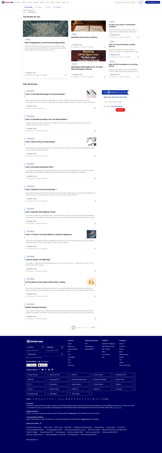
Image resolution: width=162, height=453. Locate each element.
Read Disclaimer (117, 407)
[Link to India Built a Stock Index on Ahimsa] (88, 40)
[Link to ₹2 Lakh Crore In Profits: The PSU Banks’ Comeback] (124, 29)
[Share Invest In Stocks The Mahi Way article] (95, 271)
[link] (35, 347)
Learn (47, 2)
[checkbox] (104, 106)
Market (42, 2)
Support (58, 2)
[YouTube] (42, 369)
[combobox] (125, 2)
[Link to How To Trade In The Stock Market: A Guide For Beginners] (60, 240)
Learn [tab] (39, 7)
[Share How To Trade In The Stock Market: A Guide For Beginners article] (95, 249)
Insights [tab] (58, 7)
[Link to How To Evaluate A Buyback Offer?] (60, 171)
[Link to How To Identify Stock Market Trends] (60, 216)
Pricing (30, 2)
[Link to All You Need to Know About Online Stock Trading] (60, 287)
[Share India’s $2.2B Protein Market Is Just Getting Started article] (138, 77)
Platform (24, 2)
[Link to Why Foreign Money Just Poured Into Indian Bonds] (45, 57)
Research (36, 2)
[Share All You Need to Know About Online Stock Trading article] (95, 296)
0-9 (104, 399)
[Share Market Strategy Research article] (95, 319)
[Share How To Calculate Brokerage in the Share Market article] (95, 108)
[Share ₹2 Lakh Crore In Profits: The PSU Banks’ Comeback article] (138, 37)
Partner (53, 2)
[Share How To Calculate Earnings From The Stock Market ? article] (95, 131)
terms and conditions (116, 106)
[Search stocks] (117, 2)
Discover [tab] (30, 7)
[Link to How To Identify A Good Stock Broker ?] (60, 193)
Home (24, 12)
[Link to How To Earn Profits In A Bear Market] (60, 147)
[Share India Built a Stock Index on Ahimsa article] (105, 47)
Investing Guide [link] (32, 12)
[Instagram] (46, 369)
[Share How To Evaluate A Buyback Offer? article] (95, 178)
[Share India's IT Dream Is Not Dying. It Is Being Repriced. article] (138, 57)
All (107, 399)
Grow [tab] (49, 7)
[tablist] (81, 7)
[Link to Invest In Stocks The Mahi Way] (60, 263)
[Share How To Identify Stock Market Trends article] (95, 223)
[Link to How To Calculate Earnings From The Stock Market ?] (60, 123)
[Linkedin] (49, 369)
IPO (68, 2)
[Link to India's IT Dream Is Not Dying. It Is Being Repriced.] (124, 49)
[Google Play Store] (31, 365)
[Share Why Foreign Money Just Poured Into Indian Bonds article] (65, 75)
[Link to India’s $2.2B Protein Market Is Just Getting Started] (124, 69)
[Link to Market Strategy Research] (60, 311)
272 (93, 327)
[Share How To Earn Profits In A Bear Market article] (95, 156)
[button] (152, 2)
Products (17, 2)
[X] (39, 369)
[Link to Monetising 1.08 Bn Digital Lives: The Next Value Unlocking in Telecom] (88, 70)
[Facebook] (52, 369)
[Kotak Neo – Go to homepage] (8, 2)
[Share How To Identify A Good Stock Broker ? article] (95, 201)
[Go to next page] (96, 327)
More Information (31, 439)
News (63, 2)
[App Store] (43, 365)
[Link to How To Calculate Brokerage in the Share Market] (60, 99)
